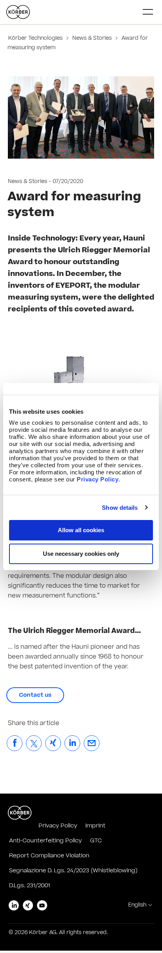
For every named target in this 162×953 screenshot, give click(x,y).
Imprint (95, 826)
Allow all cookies (81, 530)
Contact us (35, 695)
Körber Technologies (36, 38)
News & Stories (92, 38)
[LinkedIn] (13, 905)
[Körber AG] (19, 812)
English (137, 905)
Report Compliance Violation (49, 855)
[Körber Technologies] (18, 12)
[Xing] (27, 905)
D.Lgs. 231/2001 (29, 885)
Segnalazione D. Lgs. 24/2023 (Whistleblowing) (73, 870)
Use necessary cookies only (81, 553)
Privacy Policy (97, 479)
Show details (120, 507)
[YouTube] (42, 905)
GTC (96, 840)
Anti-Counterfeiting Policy (45, 840)
